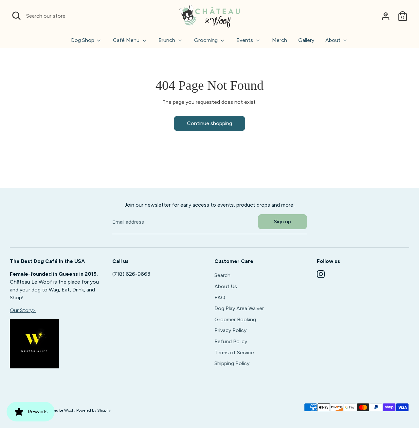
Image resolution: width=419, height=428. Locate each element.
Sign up (282, 221)
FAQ (219, 297)
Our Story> (23, 310)
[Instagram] (321, 274)
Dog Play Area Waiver (239, 308)
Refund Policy (230, 341)
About (333, 40)
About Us (225, 286)
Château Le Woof (59, 410)
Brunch (167, 40)
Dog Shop (83, 40)
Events (245, 40)
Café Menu (127, 40)
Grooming (206, 40)
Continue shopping (209, 123)
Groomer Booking (235, 319)
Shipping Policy (231, 363)
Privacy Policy (230, 330)
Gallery (306, 40)
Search (222, 275)
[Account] (385, 16)
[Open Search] (16, 15)
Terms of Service (234, 352)
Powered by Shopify (93, 410)
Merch (279, 40)
